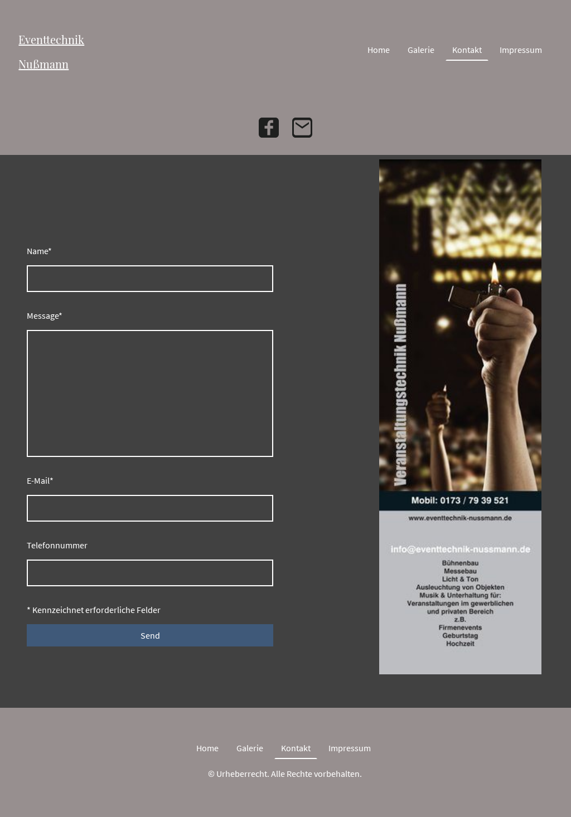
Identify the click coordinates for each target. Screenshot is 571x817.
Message (44, 315)
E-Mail (40, 480)
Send (150, 635)
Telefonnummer (57, 545)
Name (39, 250)
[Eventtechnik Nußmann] (55, 83)
